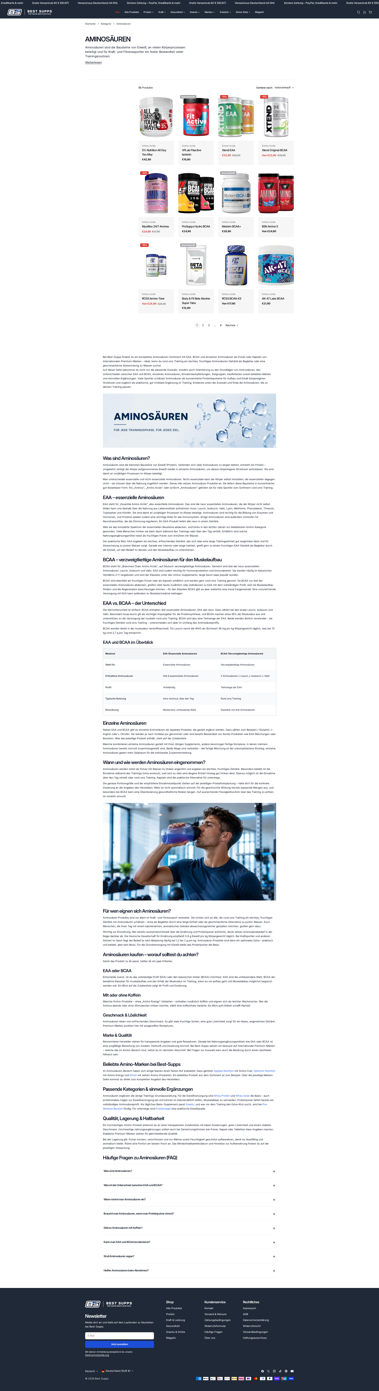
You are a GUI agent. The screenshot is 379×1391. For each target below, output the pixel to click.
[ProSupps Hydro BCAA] (196, 193)
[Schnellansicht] (169, 99)
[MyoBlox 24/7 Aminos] (156, 193)
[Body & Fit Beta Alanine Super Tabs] (196, 265)
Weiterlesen (93, 62)
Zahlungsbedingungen (217, 1320)
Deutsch (90, 1371)
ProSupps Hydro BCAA (196, 226)
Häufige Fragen (213, 1331)
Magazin (171, 1337)
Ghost (133, 1075)
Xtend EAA (228, 150)
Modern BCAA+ (231, 226)
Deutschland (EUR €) (118, 1370)
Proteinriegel (163, 1108)
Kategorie (106, 23)
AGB (245, 1314)
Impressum (249, 1308)
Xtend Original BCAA (274, 150)
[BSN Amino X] (276, 193)
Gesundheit (173, 1326)
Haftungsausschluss (255, 1337)
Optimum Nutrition (264, 1070)
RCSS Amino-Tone (153, 298)
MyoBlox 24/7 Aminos (155, 226)
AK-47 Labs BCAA (273, 298)
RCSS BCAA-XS (231, 298)
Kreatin (190, 1104)
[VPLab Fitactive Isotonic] (196, 117)
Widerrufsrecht (252, 1326)
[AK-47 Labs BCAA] (276, 265)
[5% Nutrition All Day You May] (156, 117)
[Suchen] (359, 12)
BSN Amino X (270, 226)
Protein (170, 1314)
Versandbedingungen (255, 1331)
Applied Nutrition (224, 1070)
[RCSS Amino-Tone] (156, 265)
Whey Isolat (243, 1095)
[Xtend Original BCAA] (276, 117)
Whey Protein (222, 1095)
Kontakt (208, 1308)
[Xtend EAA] (236, 117)
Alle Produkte (174, 1308)
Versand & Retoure (215, 1314)
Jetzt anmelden (119, 1344)
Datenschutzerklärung (97, 1355)
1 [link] (196, 325)
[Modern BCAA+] (236, 193)
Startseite (90, 23)
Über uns (209, 1337)
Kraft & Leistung (175, 1320)
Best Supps (101, 1378)
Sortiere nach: (264, 87)
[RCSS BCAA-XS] (236, 265)
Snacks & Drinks (175, 1331)
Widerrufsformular (215, 1326)
